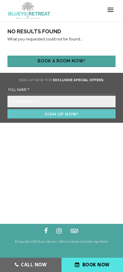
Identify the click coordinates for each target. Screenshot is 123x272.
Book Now (96, 264)
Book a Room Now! (61, 61)
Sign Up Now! (61, 113)
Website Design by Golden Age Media (83, 241)
